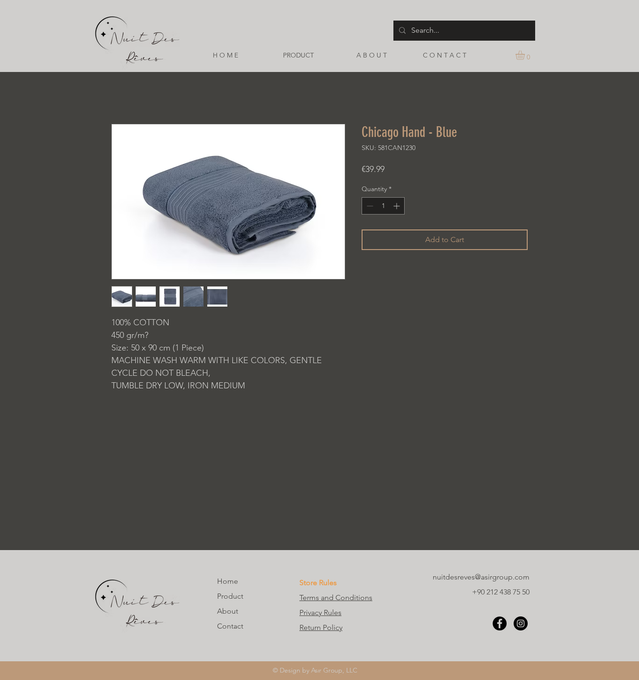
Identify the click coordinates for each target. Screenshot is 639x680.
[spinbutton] (383, 206)
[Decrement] (369, 206)
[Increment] (397, 206)
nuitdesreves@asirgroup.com (481, 577)
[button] (526, 55)
